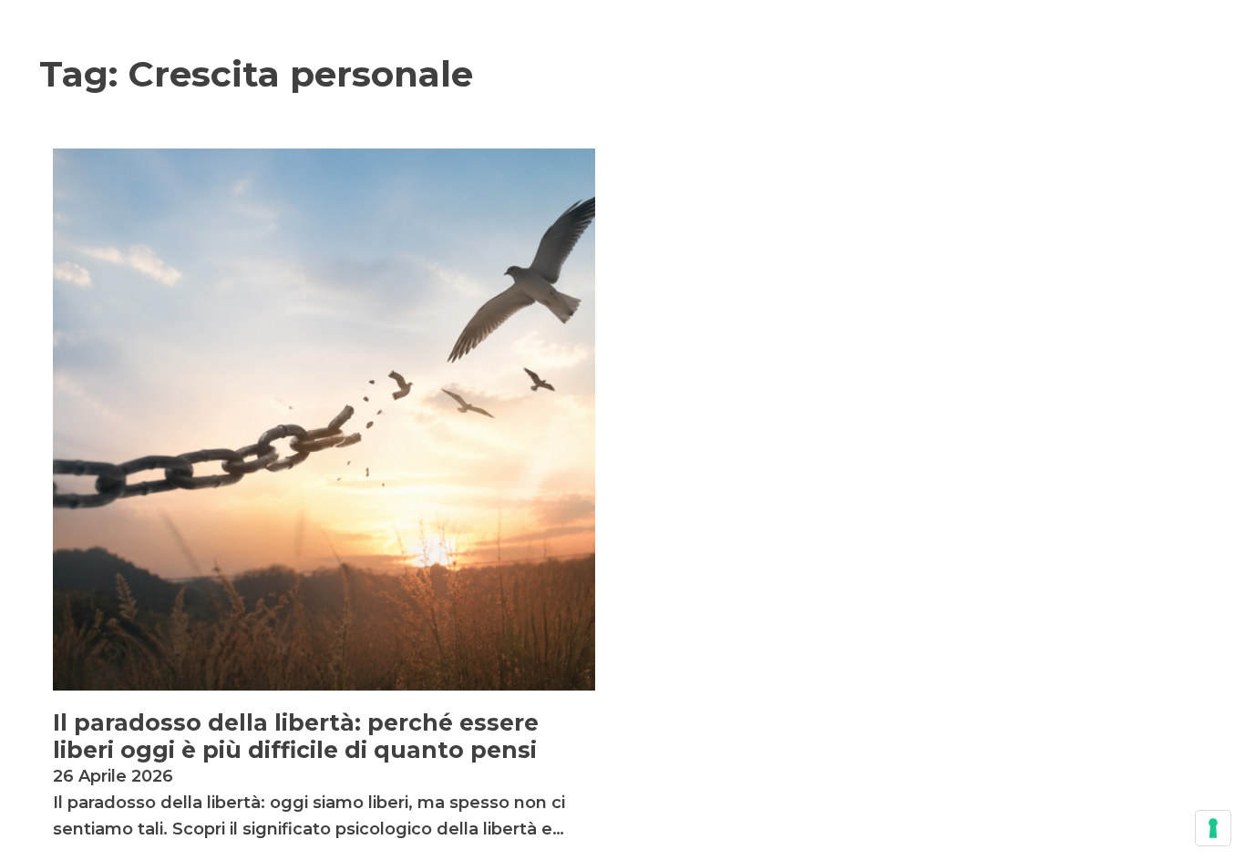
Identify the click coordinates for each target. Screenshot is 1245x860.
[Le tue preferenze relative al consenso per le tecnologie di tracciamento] (1213, 828)
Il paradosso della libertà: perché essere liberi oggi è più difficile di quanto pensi (296, 736)
